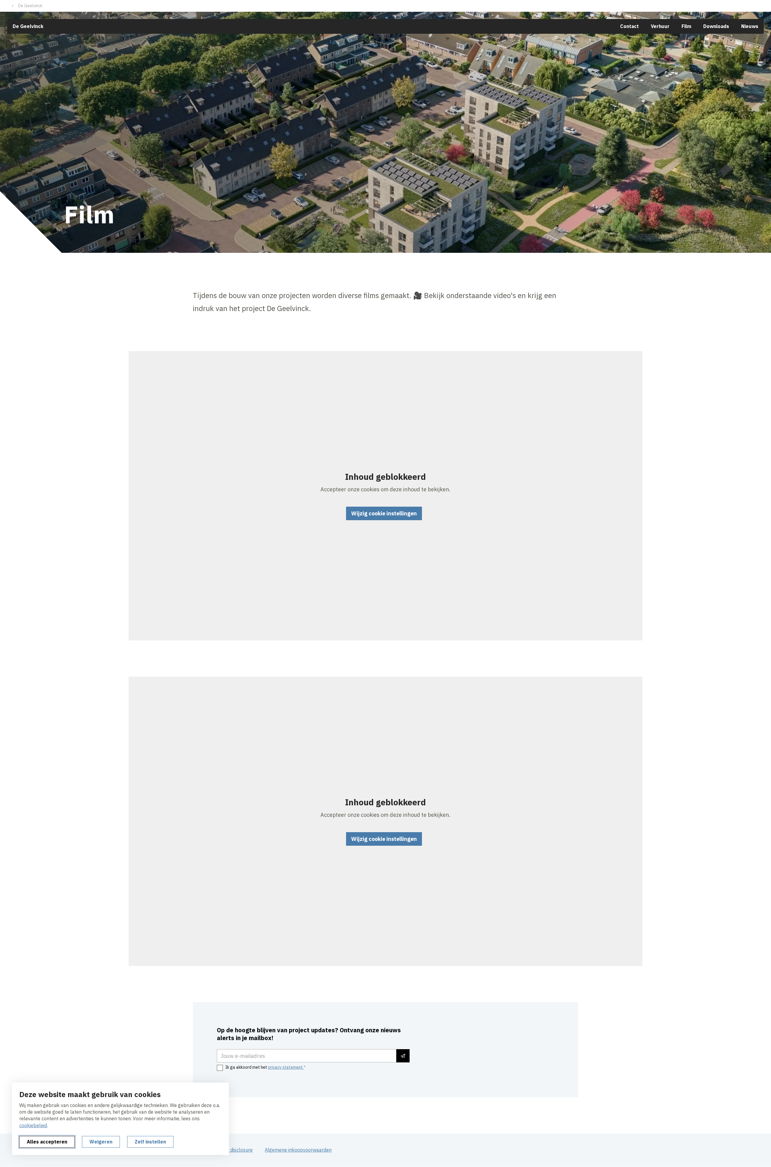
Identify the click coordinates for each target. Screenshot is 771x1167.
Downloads (716, 26)
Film (686, 26)
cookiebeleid (33, 1125)
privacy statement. (286, 1067)
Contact (629, 26)
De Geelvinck (30, 5)
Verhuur (660, 26)
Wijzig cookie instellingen (384, 513)
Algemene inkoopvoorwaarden (298, 1150)
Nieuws (749, 26)
